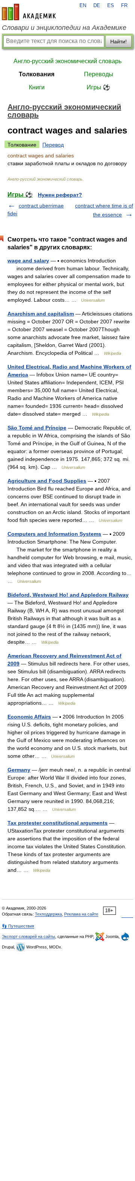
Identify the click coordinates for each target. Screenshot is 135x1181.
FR (124, 5)
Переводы (98, 74)
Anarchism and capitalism (41, 314)
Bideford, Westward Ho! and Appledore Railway (68, 595)
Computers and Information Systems (54, 534)
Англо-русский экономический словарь (68, 61)
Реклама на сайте (81, 914)
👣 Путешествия (18, 926)
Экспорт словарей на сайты (28, 936)
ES (110, 5)
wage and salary (28, 261)
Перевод (53, 145)
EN (83, 5)
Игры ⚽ (98, 87)
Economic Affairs (29, 717)
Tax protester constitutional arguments (58, 823)
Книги (37, 87)
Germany (19, 770)
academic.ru (29, 12)
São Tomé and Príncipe (37, 428)
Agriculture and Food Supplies (47, 481)
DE (96, 5)
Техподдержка (48, 914)
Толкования (36, 74)
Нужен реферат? (60, 195)
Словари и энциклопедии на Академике (64, 27)
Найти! (118, 41)
